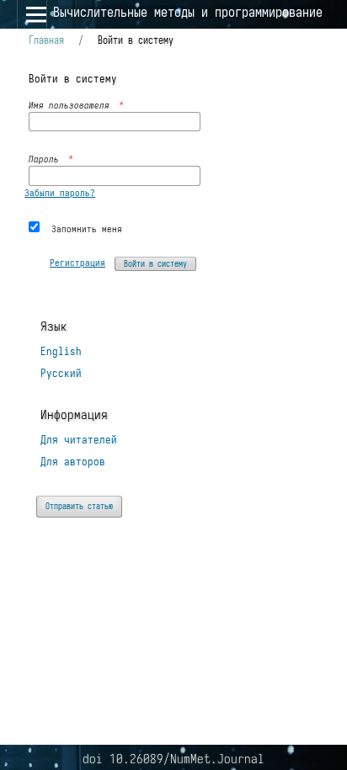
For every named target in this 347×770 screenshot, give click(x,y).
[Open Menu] (32, 14)
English (61, 351)
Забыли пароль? (59, 193)
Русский (61, 373)
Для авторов (72, 461)
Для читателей (78, 440)
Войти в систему (155, 263)
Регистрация (77, 262)
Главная (46, 40)
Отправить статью (79, 506)
